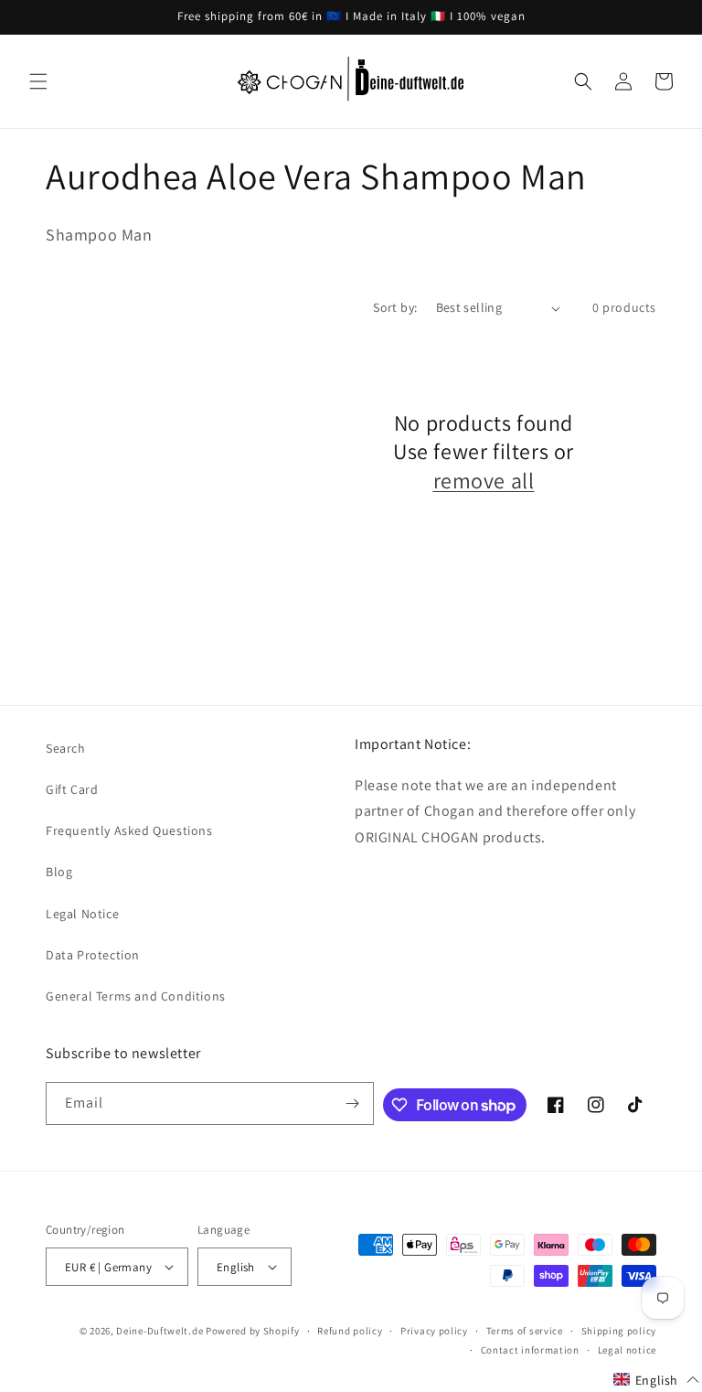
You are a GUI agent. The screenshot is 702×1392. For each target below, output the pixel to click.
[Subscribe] (353, 1103)
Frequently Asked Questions (129, 830)
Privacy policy (434, 1330)
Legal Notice (82, 913)
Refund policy (349, 1330)
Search (66, 748)
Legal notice (627, 1350)
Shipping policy (619, 1330)
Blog (59, 871)
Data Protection (93, 955)
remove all (484, 480)
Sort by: (395, 307)
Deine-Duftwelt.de (159, 1330)
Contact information (530, 1350)
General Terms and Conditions (136, 996)
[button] (38, 81)
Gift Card (72, 789)
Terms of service (524, 1330)
